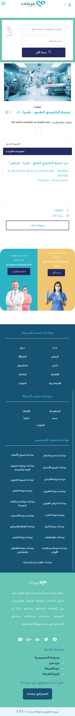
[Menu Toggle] (3, 3)
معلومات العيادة (15, 151)
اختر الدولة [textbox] (55, 40)
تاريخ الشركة (50, 674)
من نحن (54, 663)
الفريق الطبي (13, 143)
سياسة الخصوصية (47, 657)
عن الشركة (52, 668)
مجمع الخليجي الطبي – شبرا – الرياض (42, 112)
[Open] (65, 5)
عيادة (37, 106)
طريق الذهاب (37, 225)
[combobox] (43, 41)
